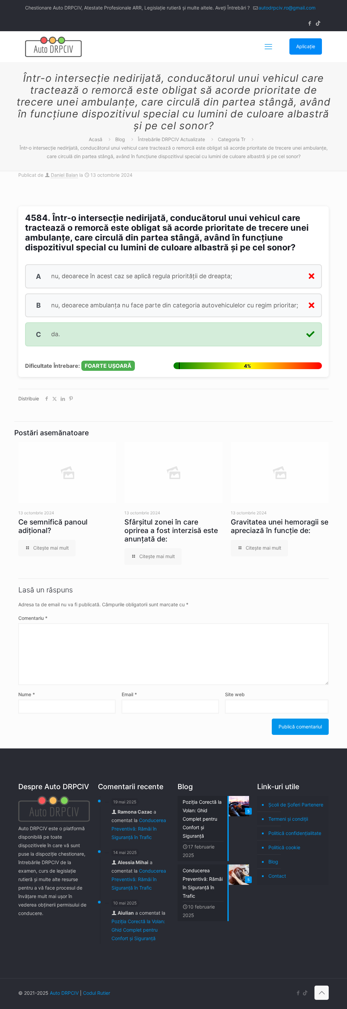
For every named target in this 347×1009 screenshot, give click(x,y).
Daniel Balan (64, 175)
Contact (277, 876)
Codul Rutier (96, 993)
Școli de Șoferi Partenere (295, 804)
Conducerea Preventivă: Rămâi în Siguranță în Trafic (138, 828)
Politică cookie (284, 847)
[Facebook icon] (309, 23)
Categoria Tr (231, 139)
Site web (235, 694)
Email (129, 694)
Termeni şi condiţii (288, 819)
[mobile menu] (268, 46)
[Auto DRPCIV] (53, 46)
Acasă (95, 139)
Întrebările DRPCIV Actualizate (171, 139)
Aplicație (305, 46)
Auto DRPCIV (64, 993)
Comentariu (32, 618)
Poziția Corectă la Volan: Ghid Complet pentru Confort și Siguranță (138, 929)
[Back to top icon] (321, 993)
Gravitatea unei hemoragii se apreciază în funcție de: (279, 526)
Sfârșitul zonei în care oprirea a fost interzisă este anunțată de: (171, 530)
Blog (120, 139)
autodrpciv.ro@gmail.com (287, 8)
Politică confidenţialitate (294, 833)
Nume (26, 694)
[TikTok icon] (318, 23)
